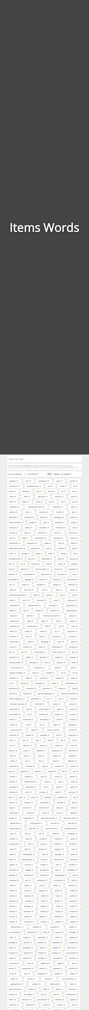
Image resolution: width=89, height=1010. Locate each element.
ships (62, 595)
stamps (28, 735)
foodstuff (38, 704)
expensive (71, 735)
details (46, 782)
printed (73, 766)
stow (74, 875)
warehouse (13, 870)
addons (29, 616)
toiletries (23, 569)
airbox (57, 937)
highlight (71, 725)
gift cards (27, 590)
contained (29, 766)
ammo (23, 652)
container (57, 844)
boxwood (43, 870)
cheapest (27, 802)
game (12, 590)
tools (47, 548)
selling (58, 808)
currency (12, 533)
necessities (43, 528)
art (28, 714)
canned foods (43, 709)
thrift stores (13, 642)
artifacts (58, 497)
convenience (44, 802)
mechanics (61, 574)
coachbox (26, 958)
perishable (35, 699)
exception (39, 751)
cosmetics (53, 611)
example (60, 802)
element (42, 968)
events (72, 590)
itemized (26, 694)
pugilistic (58, 849)
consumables (38, 652)
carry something (68, 979)
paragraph (41, 974)
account (73, 709)
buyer (26, 756)
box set (30, 559)
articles (47, 979)
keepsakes (13, 507)
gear (73, 512)
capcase (27, 917)
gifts (45, 522)
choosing (30, 813)
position (58, 714)
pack (57, 865)
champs (57, 569)
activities (12, 636)
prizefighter (71, 870)
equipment (31, 543)
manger (43, 865)
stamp (62, 486)
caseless (73, 922)
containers (13, 626)
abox (57, 870)
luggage (28, 870)
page (11, 808)
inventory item (50, 828)
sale (10, 797)
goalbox (58, 922)
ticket (40, 756)
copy (37, 740)
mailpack (57, 839)
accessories (72, 569)
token (11, 502)
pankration (31, 932)
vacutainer (13, 963)
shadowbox (56, 942)
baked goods (71, 611)
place (29, 621)
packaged (12, 787)
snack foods (13, 709)
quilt (73, 1005)
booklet (12, 818)
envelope (51, 771)
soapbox (72, 937)
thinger (57, 911)
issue (28, 709)
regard (33, 730)
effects (12, 631)
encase (42, 844)
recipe (44, 766)
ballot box (13, 1005)
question (31, 989)
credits (11, 553)
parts (60, 642)
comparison (56, 751)
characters (28, 517)
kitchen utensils (57, 652)
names (72, 808)
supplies (58, 678)
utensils (73, 699)
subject (72, 974)
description (30, 787)
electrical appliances (45, 694)
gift (62, 740)
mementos (57, 538)
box (74, 553)
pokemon (71, 585)
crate (26, 834)
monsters (71, 636)
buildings (32, 662)
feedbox (41, 953)
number (73, 714)
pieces (38, 502)
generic (72, 787)
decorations (45, 574)
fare (63, 771)
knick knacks (39, 538)
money (11, 491)
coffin (26, 849)
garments (43, 657)
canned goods (28, 574)
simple (12, 777)
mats (46, 662)
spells (73, 507)
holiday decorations (16, 548)
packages (43, 735)
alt (75, 486)
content (60, 564)
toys (50, 502)
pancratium (71, 948)
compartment (14, 844)
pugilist (12, 865)
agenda (57, 974)
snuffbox (12, 839)
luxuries (12, 694)
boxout (11, 948)
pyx (26, 880)
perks (27, 533)
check (12, 756)
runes (74, 491)
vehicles (23, 683)
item (38, 491)
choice (72, 745)
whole (58, 719)
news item (32, 828)
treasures (34, 564)
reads (57, 792)
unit (40, 725)
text (74, 797)
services (57, 533)
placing (42, 745)
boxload (44, 922)
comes (44, 813)
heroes (48, 595)
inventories (71, 600)
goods (73, 642)
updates (73, 1000)
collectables (45, 559)
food (23, 538)
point (73, 497)
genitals (28, 865)
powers (72, 621)
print (10, 771)
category (35, 984)
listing (50, 491)
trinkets (59, 512)
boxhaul (26, 942)
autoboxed (13, 880)
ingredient (56, 968)
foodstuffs (12, 517)
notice (58, 813)
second (42, 631)
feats (10, 652)
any (45, 787)
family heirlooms (15, 522)
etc (10, 683)
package (24, 553)
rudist (29, 963)
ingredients (13, 657)
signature (23, 771)
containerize (58, 880)
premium (72, 792)
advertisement (30, 782)
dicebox (72, 891)
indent (11, 1000)
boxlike (12, 891)
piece (58, 481)
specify (37, 771)
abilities (12, 512)
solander (72, 901)
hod (40, 834)
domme (43, 517)
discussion (25, 1000)
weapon (58, 657)
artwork (72, 704)
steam (56, 668)
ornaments (60, 528)
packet (11, 859)
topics (72, 984)
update (58, 989)
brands (72, 538)
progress (73, 657)
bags (35, 595)
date (40, 761)
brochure (26, 808)
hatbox (43, 896)
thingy (43, 859)
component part (33, 486)
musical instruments (68, 694)
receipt (54, 761)
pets (74, 574)
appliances (71, 631)
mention (12, 751)
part (27, 481)
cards (10, 569)
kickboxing (28, 875)
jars (48, 699)
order (50, 740)
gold (74, 502)
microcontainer (14, 932)
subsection (29, 1005)
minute (11, 647)
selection (12, 792)
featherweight (27, 859)
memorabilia (71, 579)
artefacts (61, 548)
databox (55, 953)
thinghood (72, 942)
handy (58, 787)
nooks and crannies (48, 818)
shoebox (12, 922)
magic (43, 621)
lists (57, 735)
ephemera (46, 688)
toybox (11, 958)
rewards (13, 616)
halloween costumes (17, 704)
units (60, 543)
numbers (42, 792)
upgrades (28, 579)
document (72, 989)
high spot (71, 823)
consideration (71, 994)
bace (73, 963)
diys (74, 528)
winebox (36, 927)
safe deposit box (14, 559)
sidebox (42, 917)
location (12, 994)
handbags (44, 642)
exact (21, 797)
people (73, 564)
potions (72, 616)
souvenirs (12, 528)
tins (74, 673)
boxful (26, 891)
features (56, 579)
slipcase (12, 911)
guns (74, 548)
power (28, 678)
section (30, 979)
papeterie (44, 963)
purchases (12, 735)
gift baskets (70, 605)
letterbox (12, 901)
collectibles (56, 507)
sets (62, 502)
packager (58, 854)
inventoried (30, 688)
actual (25, 751)
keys (74, 595)
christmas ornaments (50, 616)
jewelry (27, 528)
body (11, 600)
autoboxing (41, 880)
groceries (34, 548)
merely (57, 777)
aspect (13, 979)
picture (33, 797)
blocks (73, 543)
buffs (47, 626)
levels (48, 564)
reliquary (41, 849)
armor (25, 600)
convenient (43, 808)
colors (27, 636)
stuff (72, 668)
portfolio (72, 865)
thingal (25, 937)
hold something (14, 989)
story (42, 994)
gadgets (56, 585)
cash (24, 611)
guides (46, 543)
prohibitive (61, 797)
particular (41, 497)
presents (12, 782)
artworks (26, 647)
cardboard (71, 834)
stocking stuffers (15, 662)
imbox (58, 906)
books (74, 662)
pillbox (73, 854)
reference (26, 745)
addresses (71, 761)
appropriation (15, 984)
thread (45, 989)
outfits (27, 631)
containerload (71, 953)
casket (12, 849)
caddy (11, 854)
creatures (42, 678)
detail (12, 497)
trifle (27, 725)
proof (42, 777)
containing (13, 813)
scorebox (43, 911)
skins (11, 538)
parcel (12, 834)
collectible (12, 766)
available (72, 756)
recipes (11, 611)
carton (27, 839)
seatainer (41, 942)
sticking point (35, 823)
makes (12, 761)
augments (13, 621)
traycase (58, 932)
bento (73, 880)
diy (62, 673)
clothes (73, 522)
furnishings (31, 626)
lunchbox (72, 958)
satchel (12, 896)
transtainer (28, 922)
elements (58, 1000)
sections (60, 1005)
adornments (13, 688)
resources (72, 559)
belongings (58, 517)
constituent (13, 486)
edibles (28, 657)
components (37, 668)
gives (74, 802)
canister (73, 859)
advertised (72, 751)
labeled (72, 813)
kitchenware (56, 647)
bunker (57, 891)
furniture (72, 533)
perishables (13, 579)
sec (56, 631)
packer (72, 839)
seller (11, 740)
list (62, 491)
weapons (12, 481)
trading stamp (14, 828)
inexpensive (27, 818)
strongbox (72, 932)
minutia (71, 730)
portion (72, 481)
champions (14, 605)
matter (45, 1005)
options (12, 725)
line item (54, 823)
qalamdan (41, 937)
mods (58, 621)
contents (58, 766)
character (59, 662)
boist (41, 885)
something (72, 968)
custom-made (52, 730)
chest (73, 849)
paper (59, 709)
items (26, 497)
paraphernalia (33, 605)
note (74, 771)
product (55, 704)
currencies (52, 605)
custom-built (15, 730)
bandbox (72, 844)
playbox (43, 906)
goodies (32, 522)
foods (60, 559)
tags (59, 782)
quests (24, 585)
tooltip (54, 834)
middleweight (28, 854)
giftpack (56, 948)
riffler (11, 937)
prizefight (12, 942)
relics (73, 626)
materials (42, 512)
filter (49, 474)
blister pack (54, 984)
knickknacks (13, 543)
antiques (72, 647)
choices (57, 745)
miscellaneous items (35, 507)
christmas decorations (17, 595)
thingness (12, 953)
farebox (57, 901)
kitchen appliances (15, 699)
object (54, 683)
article (12, 974)
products (12, 574)
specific (72, 777)
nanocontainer (16, 927)
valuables (40, 585)
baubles (38, 611)
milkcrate (71, 885)
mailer (12, 885)
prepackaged (59, 875)
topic (26, 974)
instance (55, 756)
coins (43, 590)
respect (55, 725)
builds (50, 553)
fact (60, 626)
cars (49, 486)
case (59, 699)
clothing (73, 517)
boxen (45, 932)
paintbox (54, 927)
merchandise (13, 714)
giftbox (72, 917)
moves (40, 647)
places (73, 678)
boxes (30, 642)
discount (12, 802)
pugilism (42, 891)
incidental (42, 714)
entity (43, 901)
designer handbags (16, 673)
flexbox (41, 948)
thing (74, 688)
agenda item (14, 823)
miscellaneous (70, 683)
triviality (73, 719)
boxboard (27, 906)
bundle (11, 906)
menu (24, 740)
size (26, 761)
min (21, 564)
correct (72, 782)
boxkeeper (27, 911)
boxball (72, 906)
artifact (11, 968)
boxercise (27, 953)
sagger (59, 963)
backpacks (39, 683)
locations (55, 636)
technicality (27, 719)
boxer (30, 844)
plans (74, 652)
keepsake (12, 875)
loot (10, 585)
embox (55, 885)
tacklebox (57, 917)
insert (27, 792)
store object (28, 994)
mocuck (12, 917)
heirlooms (41, 533)
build (41, 636)
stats (10, 564)
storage (42, 839)
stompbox (56, 958)
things (63, 553)
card (74, 740)
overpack (43, 875)
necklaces (12, 678)
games (38, 553)
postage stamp (70, 828)
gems (58, 590)
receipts (27, 777)
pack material (42, 1000)
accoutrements (16, 668)
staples (61, 688)
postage (25, 491)
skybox (71, 927)
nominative (58, 859)
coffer (44, 854)
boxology (41, 958)
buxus (58, 896)
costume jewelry (41, 569)
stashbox (28, 901)
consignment (26, 968)
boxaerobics (26, 948)
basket (26, 885)
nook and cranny (70, 818)
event (55, 994)
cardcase (72, 911)
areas (56, 600)
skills (27, 512)
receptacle (27, 896)
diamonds (40, 600)
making (46, 797)
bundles (49, 673)
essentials (58, 522)
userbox (72, 896)
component (42, 481)
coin (11, 745)
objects (24, 502)
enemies (42, 579)
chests (34, 673)
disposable (44, 719)
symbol (11, 719)
